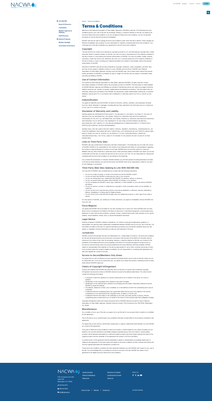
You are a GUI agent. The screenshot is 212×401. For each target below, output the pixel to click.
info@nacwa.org (64, 392)
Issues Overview (87, 372)
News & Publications (88, 375)
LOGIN (206, 3)
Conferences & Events (114, 375)
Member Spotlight (64, 42)
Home (24, 6)
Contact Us (106, 390)
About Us (110, 378)
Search (208, 12)
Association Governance (67, 46)
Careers (191, 3)
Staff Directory (63, 36)
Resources (85, 378)
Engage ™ (185, 3)
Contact (198, 3)
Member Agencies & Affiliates (65, 31)
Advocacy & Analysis (113, 372)
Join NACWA (176, 3)
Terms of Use (85, 390)
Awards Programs (64, 39)
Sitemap (96, 390)
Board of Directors (65, 24)
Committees (63, 27)
